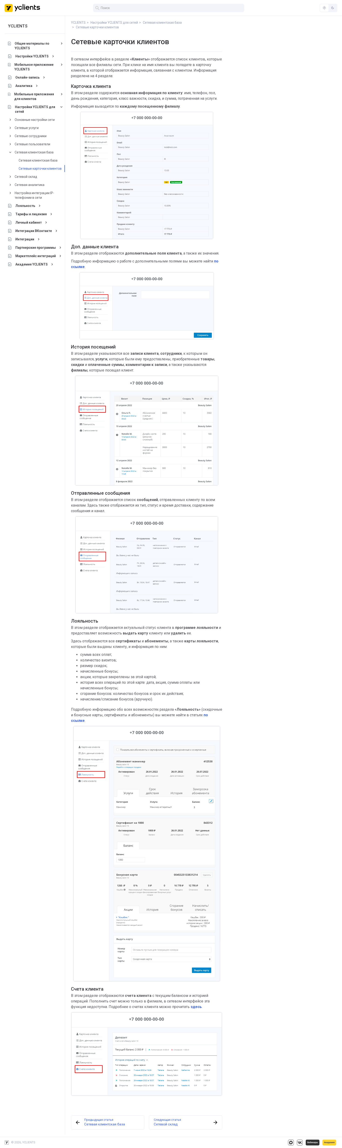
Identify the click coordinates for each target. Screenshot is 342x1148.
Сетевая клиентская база (38, 160)
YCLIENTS (17, 25)
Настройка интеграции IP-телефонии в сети (34, 195)
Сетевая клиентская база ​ (34, 152)
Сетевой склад (26, 177)
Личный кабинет (28, 222)
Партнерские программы (35, 247)
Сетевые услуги (27, 128)
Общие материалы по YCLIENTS (32, 46)
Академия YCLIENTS (31, 264)
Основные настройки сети (35, 120)
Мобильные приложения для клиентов (34, 96)
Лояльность (25, 206)
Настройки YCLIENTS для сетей (35, 109)
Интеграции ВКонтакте (33, 231)
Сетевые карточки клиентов (40, 168)
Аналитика (23, 86)
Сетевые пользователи (32, 144)
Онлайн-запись (27, 77)
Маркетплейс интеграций (35, 256)
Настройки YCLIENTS (32, 56)
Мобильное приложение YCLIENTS (34, 67)
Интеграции (24, 239)
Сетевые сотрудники (31, 136)
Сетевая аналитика (29, 185)
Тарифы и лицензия (31, 214)
